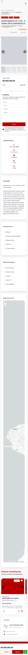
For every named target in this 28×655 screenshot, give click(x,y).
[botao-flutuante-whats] (25, 652)
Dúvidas (6, 652)
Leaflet (9, 561)
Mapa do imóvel (8, 298)
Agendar (17, 652)
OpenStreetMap (16, 561)
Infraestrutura (8, 226)
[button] (3, 51)
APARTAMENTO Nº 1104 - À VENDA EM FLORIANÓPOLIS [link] (11, 13)
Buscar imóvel (10, 10)
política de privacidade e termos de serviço (15, 130)
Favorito (24, 32)
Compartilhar (14, 32)
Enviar (14, 124)
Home (2, 10)
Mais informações (9, 262)
